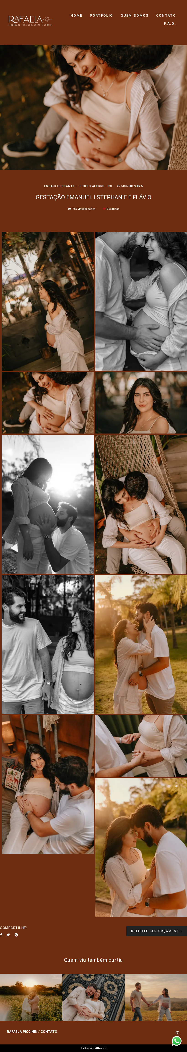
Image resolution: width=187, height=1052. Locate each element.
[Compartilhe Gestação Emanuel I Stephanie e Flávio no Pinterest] (16, 935)
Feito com (93, 1048)
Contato (49, 1031)
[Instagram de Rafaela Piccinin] (177, 1033)
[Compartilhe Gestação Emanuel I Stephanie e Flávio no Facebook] (1, 935)
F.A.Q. (170, 23)
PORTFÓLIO (101, 15)
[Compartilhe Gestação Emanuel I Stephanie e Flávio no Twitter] (8, 935)
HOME (76, 15)
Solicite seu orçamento (156, 931)
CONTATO (166, 15)
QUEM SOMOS (135, 15)
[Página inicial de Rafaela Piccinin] (30, 20)
